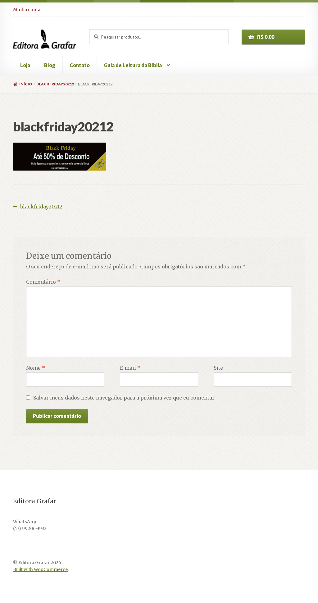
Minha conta (26, 9)
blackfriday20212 (55, 84)
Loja (25, 65)
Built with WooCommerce (40, 569)
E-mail (130, 368)
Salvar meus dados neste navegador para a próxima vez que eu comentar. (124, 398)
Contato (80, 65)
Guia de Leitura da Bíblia (133, 65)
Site (218, 368)
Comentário (43, 282)
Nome (35, 368)
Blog (49, 65)
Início (25, 84)
